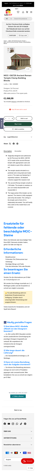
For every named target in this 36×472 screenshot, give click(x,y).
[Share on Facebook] (14, 143)
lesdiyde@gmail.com (13, 279)
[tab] (8, 151)
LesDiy (6, 84)
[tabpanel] (18, 182)
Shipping (13, 101)
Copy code (24, 35)
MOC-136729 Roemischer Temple (17, 41)
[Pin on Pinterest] (17, 143)
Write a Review (19, 396)
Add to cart (24, 118)
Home (5, 41)
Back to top (18, 410)
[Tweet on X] (10, 143)
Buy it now (18, 124)
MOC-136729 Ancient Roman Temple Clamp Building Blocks (17, 43)
